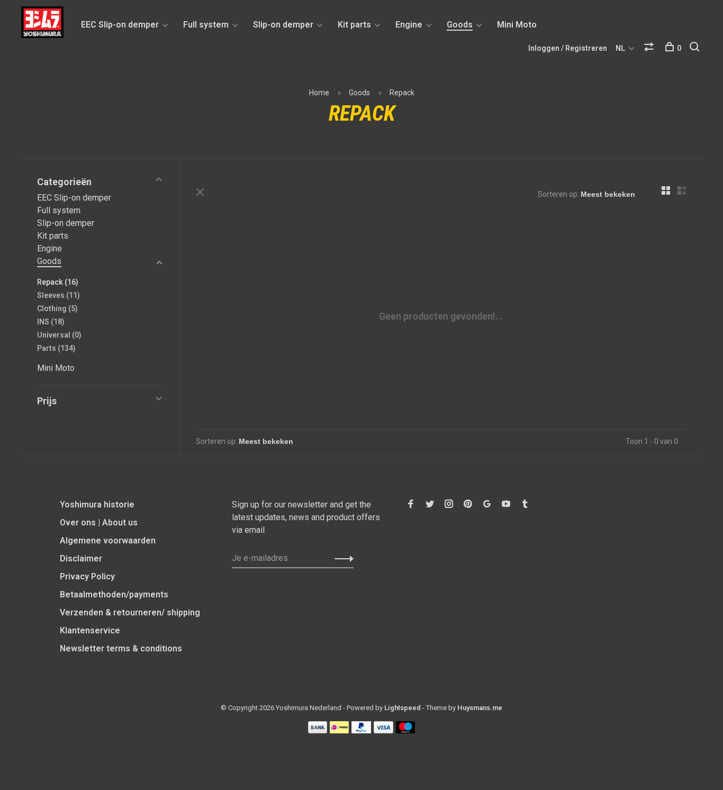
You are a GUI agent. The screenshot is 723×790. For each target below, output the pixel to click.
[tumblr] (525, 505)
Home (319, 92)
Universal (59, 335)
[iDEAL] (339, 730)
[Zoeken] (696, 48)
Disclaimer (81, 558)
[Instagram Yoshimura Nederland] (449, 505)
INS (51, 321)
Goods (460, 25)
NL (620, 48)
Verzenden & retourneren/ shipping (130, 612)
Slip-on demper (283, 25)
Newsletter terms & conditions (121, 648)
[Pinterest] (468, 505)
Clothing (57, 308)
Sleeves (58, 295)
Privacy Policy (87, 576)
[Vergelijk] (650, 48)
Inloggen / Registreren (567, 48)
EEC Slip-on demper (120, 25)
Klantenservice (90, 630)
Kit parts (354, 25)
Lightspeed (402, 708)
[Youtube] (506, 505)
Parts (56, 348)
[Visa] (383, 730)
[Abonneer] (341, 558)
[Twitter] (430, 505)
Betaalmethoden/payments (114, 594)
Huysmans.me (479, 708)
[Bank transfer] (318, 730)
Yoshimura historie (97, 505)
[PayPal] (361, 730)
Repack (402, 92)
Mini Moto (517, 25)
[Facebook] (410, 505)
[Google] (487, 505)
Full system (206, 25)
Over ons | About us (99, 522)
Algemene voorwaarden (108, 540)
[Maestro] (405, 730)
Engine (408, 25)
